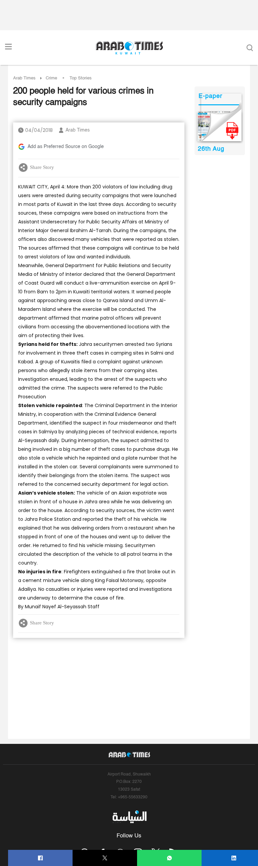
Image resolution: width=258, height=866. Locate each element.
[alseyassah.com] (129, 817)
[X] (105, 858)
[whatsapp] (169, 858)
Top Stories (81, 78)
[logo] (129, 47)
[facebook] (40, 858)
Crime (51, 78)
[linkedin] (233, 858)
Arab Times (24, 78)
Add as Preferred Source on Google (66, 146)
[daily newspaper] (220, 126)
